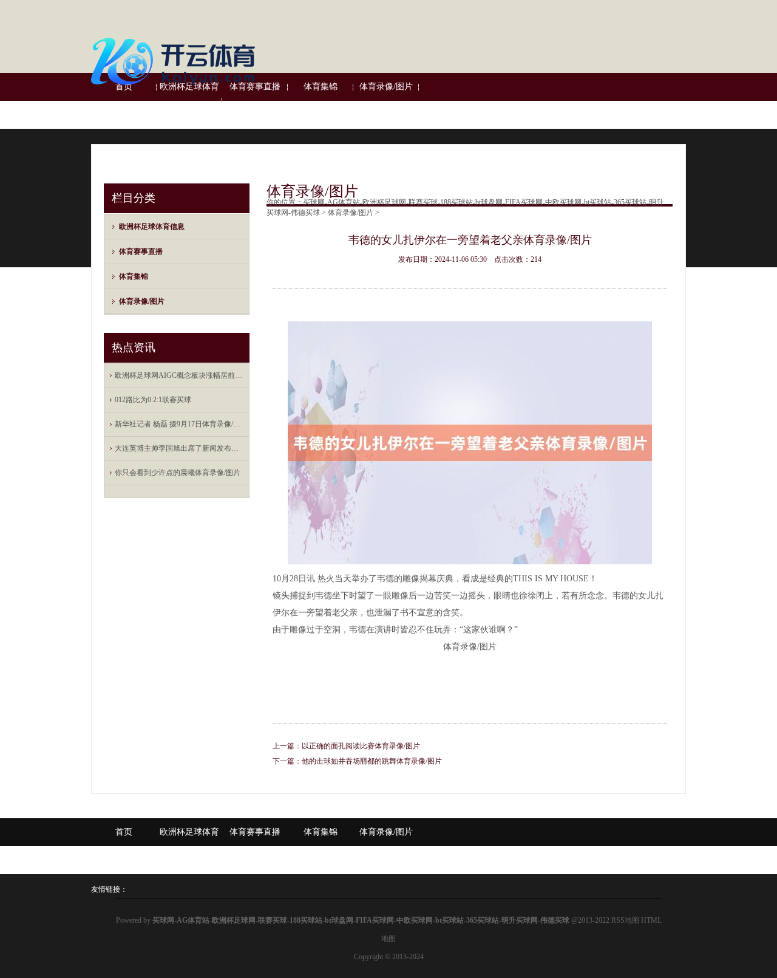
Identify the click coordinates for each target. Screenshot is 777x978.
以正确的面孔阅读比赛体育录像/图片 (361, 746)
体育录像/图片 (142, 301)
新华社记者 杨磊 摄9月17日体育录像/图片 (180, 424)
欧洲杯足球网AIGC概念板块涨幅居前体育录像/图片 (180, 375)
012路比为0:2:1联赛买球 (153, 399)
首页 (123, 831)
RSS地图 (625, 920)
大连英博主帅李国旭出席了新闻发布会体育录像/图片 (180, 448)
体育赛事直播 (141, 251)
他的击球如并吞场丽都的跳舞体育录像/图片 (372, 761)
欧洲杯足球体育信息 (189, 100)
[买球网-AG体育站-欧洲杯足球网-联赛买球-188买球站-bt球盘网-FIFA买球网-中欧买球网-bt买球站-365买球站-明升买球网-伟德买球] (176, 90)
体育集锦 (133, 276)
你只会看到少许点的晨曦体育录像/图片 (177, 472)
